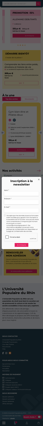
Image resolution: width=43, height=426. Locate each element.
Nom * (6, 190)
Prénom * (7, 199)
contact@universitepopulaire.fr (16, 225)
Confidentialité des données (22, 231)
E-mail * (7, 207)
